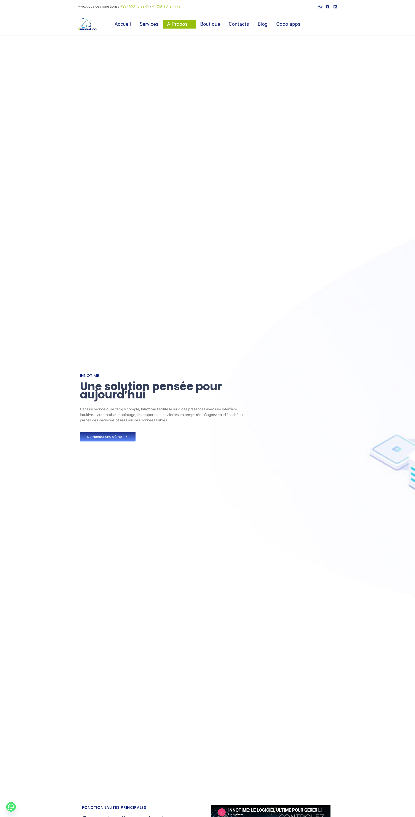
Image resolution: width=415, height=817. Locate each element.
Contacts (239, 24)
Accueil (123, 24)
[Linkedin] (335, 7)
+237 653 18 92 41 (134, 6)
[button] (335, 24)
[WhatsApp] (320, 7)
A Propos (177, 24)
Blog (263, 24)
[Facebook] (328, 7)
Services (149, 24)
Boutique (210, 24)
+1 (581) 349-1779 (166, 6)
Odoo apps (288, 24)
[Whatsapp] (11, 807)
